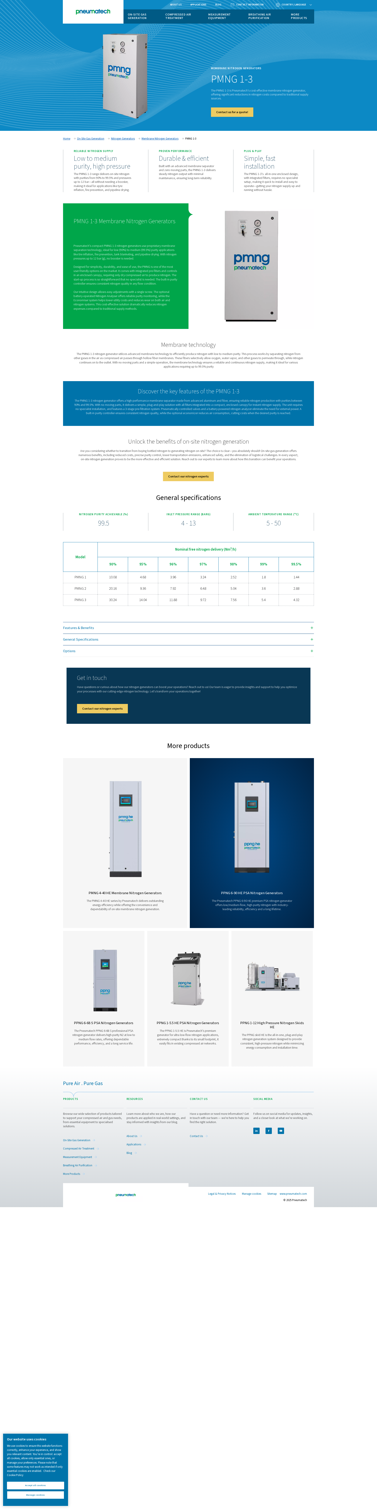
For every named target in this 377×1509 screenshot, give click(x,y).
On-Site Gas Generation (137, 16)
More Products (299, 16)
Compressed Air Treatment (178, 16)
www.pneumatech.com (293, 1194)
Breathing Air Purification (259, 16)
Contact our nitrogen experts (188, 476)
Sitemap (272, 1194)
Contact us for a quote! (232, 112)
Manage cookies (251, 1194)
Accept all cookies (35, 1485)
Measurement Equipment (219, 16)
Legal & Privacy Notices (222, 1194)
